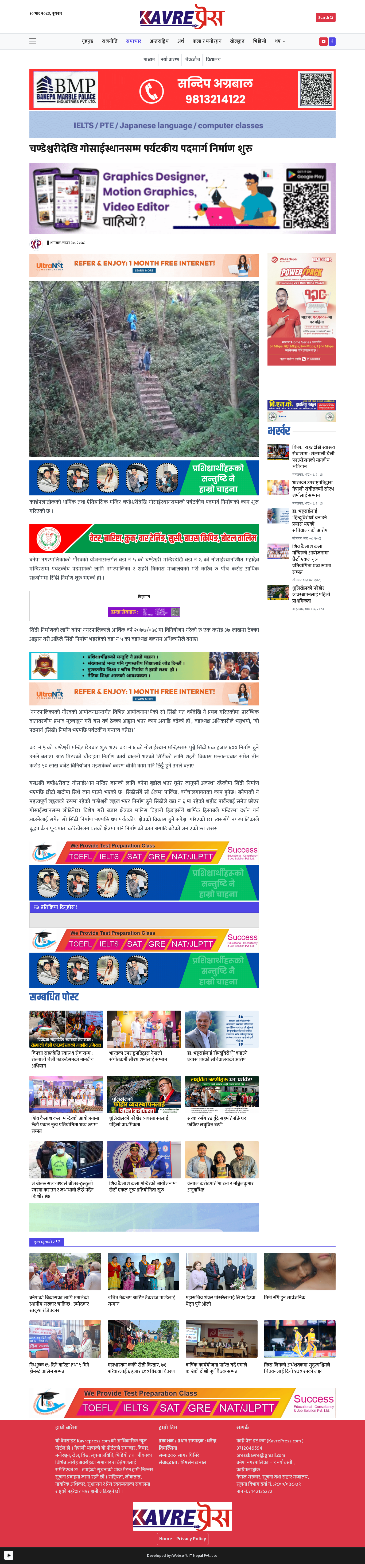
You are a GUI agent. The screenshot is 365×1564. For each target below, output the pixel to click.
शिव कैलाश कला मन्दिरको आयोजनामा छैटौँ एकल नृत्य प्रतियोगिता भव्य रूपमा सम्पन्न (65, 1125)
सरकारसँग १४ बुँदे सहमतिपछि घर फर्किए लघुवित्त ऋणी (216, 1122)
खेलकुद (237, 41)
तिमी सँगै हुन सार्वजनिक (284, 1298)
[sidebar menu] (32, 41)
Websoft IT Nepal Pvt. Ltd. (195, 1555)
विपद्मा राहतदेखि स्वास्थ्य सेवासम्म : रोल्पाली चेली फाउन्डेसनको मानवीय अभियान (63, 1059)
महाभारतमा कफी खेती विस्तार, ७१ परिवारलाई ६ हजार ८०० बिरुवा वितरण (141, 1368)
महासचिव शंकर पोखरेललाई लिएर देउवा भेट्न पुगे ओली (220, 1301)
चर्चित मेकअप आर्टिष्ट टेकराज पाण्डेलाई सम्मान (141, 1301)
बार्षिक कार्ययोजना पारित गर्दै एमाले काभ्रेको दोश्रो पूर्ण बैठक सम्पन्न (216, 1368)
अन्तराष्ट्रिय (159, 41)
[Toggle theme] (8, 1555)
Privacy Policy (191, 1539)
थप (278, 41)
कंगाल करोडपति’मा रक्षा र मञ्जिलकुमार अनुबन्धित (220, 1187)
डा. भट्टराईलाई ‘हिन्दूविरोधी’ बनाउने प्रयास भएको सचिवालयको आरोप (217, 1056)
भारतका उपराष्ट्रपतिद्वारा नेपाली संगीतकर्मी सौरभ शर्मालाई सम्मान (138, 1056)
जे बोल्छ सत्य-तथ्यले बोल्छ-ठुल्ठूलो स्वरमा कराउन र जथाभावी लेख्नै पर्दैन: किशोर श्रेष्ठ (63, 1190)
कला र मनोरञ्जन (207, 41)
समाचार (133, 41)
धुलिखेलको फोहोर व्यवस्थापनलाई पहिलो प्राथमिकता (138, 1122)
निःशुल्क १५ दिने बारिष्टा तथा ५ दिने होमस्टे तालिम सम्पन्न (59, 1368)
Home (165, 1539)
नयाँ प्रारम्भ (170, 60)
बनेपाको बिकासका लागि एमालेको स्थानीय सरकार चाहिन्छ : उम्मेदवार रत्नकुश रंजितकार (59, 1304)
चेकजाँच (192, 60)
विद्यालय (213, 60)
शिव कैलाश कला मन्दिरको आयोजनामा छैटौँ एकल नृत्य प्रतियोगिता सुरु (143, 1187)
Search (324, 17)
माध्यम (149, 60)
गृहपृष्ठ (87, 41)
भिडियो (259, 41)
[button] (323, 41)
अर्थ (180, 41)
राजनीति (110, 41)
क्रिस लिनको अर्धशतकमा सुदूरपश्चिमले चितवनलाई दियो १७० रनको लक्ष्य (297, 1368)
